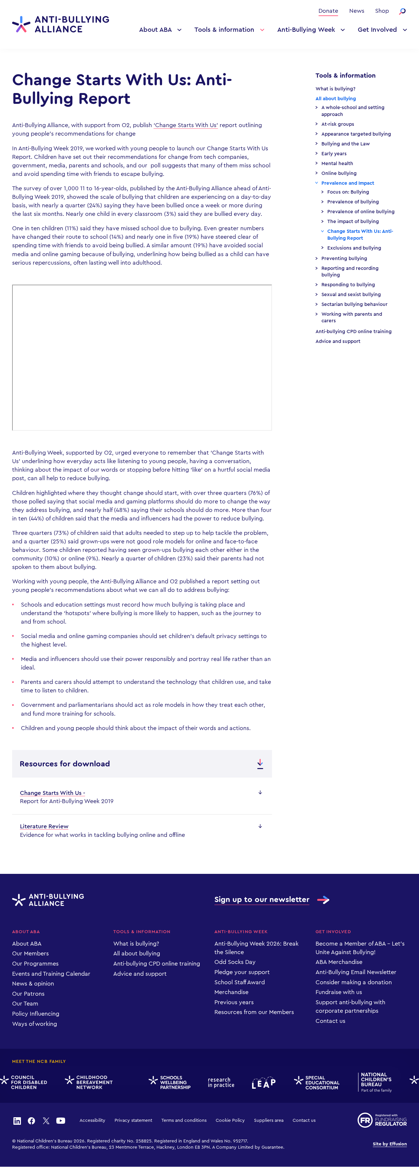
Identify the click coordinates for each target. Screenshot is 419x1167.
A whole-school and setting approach (353, 111)
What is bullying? (335, 88)
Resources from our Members (254, 1012)
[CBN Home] (84, 1082)
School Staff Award (239, 982)
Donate (328, 11)
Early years (334, 153)
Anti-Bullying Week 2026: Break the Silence (256, 948)
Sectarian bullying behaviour (354, 304)
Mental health (337, 163)
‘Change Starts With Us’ (186, 125)
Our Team (25, 1004)
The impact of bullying (353, 221)
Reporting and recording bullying (350, 271)
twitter (46, 1120)
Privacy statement (133, 1120)
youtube (60, 1120)
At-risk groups (337, 124)
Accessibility (92, 1120)
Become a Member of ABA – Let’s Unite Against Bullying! (360, 948)
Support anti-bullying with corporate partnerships (350, 1006)
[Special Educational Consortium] (312, 1083)
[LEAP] (259, 1083)
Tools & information (224, 30)
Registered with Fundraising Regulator (382, 1120)
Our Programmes (35, 964)
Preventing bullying (344, 258)
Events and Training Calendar (51, 974)
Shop (382, 11)
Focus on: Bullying (348, 192)
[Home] (60, 24)
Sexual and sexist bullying (351, 294)
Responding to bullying (348, 284)
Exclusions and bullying (354, 248)
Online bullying (339, 173)
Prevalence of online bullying (361, 211)
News (356, 11)
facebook (31, 1120)
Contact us (330, 1021)
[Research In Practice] (216, 1082)
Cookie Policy (230, 1120)
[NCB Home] (370, 1082)
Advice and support (338, 341)
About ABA (155, 30)
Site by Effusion (390, 1144)
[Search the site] (402, 11)
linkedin (17, 1120)
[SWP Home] (165, 1082)
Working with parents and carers (351, 317)
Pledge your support (242, 972)
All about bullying (336, 98)
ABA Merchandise (339, 962)
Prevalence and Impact (347, 183)
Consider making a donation (354, 982)
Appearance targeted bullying (356, 134)
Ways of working (34, 1024)
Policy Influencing (35, 1014)
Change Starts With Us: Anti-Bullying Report (360, 234)
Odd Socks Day (235, 962)
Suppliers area (268, 1120)
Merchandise (231, 992)
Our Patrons (28, 994)
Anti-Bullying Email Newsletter (356, 972)
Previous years (234, 1002)
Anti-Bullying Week (306, 30)
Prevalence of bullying (353, 201)
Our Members (30, 953)
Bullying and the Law (345, 143)
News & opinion (33, 984)
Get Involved (377, 30)
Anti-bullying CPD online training (354, 331)
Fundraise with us (339, 992)
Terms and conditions (184, 1120)
